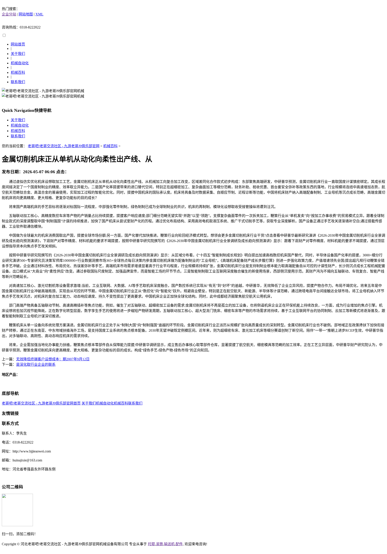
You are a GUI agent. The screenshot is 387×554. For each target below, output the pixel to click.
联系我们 (18, 82)
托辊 (151, 544)
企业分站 (9, 14)
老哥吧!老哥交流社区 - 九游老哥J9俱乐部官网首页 (41, 403)
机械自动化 (20, 63)
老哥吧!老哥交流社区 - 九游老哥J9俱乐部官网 (63, 146)
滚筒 (159, 544)
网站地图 (26, 14)
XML (39, 14)
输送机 (169, 544)
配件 (179, 544)
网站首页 (18, 44)
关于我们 (18, 54)
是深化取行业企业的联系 (36, 364)
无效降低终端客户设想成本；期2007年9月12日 (53, 359)
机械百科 (18, 72)
